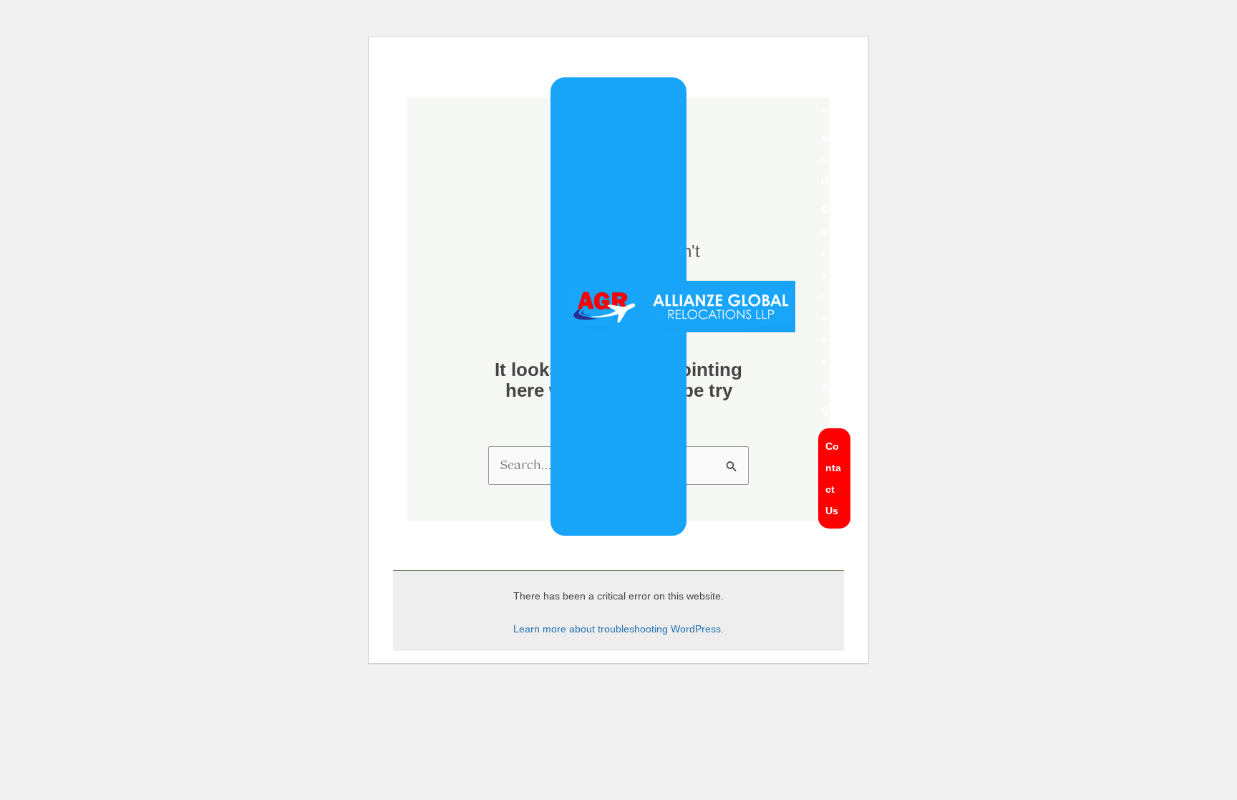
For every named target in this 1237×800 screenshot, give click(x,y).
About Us (829, 159)
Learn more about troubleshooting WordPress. (618, 629)
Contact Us (833, 478)
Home (828, 98)
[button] (834, 285)
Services (824, 285)
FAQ (827, 399)
